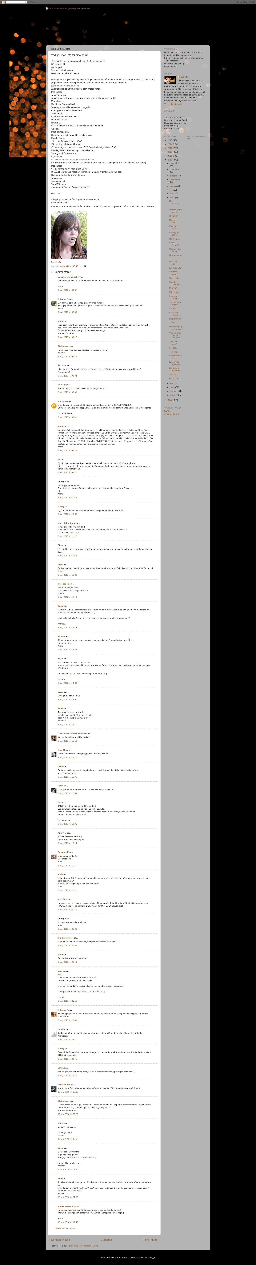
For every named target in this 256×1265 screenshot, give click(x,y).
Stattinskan (63, 346)
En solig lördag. (173, 297)
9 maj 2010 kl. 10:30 (67, 514)
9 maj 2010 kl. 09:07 (67, 290)
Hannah (62, 636)
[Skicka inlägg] (85, 266)
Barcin (135, 1257)
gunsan (61, 1029)
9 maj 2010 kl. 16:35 (67, 777)
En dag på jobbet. (174, 233)
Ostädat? (173, 216)
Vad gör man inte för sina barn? (175, 335)
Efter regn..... (175, 292)
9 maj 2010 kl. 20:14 (67, 843)
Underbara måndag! (174, 369)
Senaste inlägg (60, 1239)
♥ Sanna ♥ (63, 1010)
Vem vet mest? (173, 343)
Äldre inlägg (150, 1239)
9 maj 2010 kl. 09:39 (67, 392)
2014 (170, 144)
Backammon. (175, 319)
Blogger (152, 1257)
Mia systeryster (65, 938)
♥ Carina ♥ (63, 299)
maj (172, 198)
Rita (60, 1178)
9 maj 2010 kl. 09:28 (67, 356)
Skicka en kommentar (65, 1228)
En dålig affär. (175, 268)
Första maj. (174, 378)
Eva (59, 459)
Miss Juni (63, 899)
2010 (170, 160)
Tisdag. (172, 323)
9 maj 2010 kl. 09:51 (67, 473)
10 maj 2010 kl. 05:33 (68, 1114)
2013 (170, 148)
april (172, 383)
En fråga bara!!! (173, 273)
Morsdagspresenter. (175, 211)
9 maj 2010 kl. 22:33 (67, 1020)
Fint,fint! (173, 288)
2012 (170, 152)
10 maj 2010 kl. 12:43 (68, 1222)
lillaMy (61, 506)
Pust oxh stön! (173, 262)
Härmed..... (174, 239)
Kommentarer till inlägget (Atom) (83, 1246)
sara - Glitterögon (67, 523)
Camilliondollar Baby (68, 277)
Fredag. (173, 309)
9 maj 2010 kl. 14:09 (67, 683)
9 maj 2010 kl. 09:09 (67, 312)
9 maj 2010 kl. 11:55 (67, 555)
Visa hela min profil (173, 104)
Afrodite (62, 365)
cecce (61, 971)
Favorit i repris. (173, 227)
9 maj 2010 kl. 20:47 (67, 909)
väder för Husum (172, 414)
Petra (60, 786)
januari (173, 395)
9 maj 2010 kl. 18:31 (67, 824)
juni (172, 194)
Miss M (61, 750)
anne (60, 954)
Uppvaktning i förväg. (175, 250)
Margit (61, 321)
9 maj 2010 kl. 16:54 (67, 793)
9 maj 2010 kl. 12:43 (67, 597)
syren (60, 692)
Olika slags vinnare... (174, 313)
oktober (174, 176)
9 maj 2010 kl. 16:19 (67, 741)
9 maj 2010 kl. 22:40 (67, 1039)
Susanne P (63, 852)
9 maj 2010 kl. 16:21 (67, 757)
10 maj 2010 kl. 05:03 (68, 1092)
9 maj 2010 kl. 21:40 (67, 962)
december (174, 163)
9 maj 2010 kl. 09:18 (67, 337)
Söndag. (173, 374)
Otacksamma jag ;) (175, 357)
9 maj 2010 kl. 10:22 (67, 497)
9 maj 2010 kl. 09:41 (67, 417)
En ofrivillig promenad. (175, 363)
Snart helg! (174, 278)
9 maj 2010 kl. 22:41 (67, 1059)
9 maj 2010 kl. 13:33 (67, 650)
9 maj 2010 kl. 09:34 (67, 376)
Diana (61, 545)
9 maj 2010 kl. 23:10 (67, 1075)
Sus (60, 802)
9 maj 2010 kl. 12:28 (67, 575)
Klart (167, 411)
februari (174, 391)
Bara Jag (62, 385)
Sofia (60, 708)
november (174, 169)
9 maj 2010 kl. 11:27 (67, 536)
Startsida (106, 1239)
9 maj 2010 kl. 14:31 (67, 699)
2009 (170, 400)
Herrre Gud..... (174, 221)
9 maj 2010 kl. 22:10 (67, 1001)
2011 (170, 156)
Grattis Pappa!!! (174, 244)
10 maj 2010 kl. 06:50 (68, 1139)
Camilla (184, 77)
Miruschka (63, 401)
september (175, 180)
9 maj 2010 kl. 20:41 (67, 890)
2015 (170, 140)
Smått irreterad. (174, 283)
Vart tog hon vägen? (175, 303)
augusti (173, 186)
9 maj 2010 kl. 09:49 (67, 451)
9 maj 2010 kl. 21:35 (67, 945)
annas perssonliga (67, 1206)
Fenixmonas (64, 1084)
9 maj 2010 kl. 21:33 (67, 929)
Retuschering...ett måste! (175, 328)
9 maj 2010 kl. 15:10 (67, 724)
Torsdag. (173, 352)
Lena (60, 766)
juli (171, 190)
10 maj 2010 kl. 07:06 (68, 1197)
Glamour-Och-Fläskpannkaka (72, 733)
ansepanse (63, 584)
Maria (60, 1123)
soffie (61, 874)
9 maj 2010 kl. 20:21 (67, 865)
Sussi (60, 606)
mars (172, 387)
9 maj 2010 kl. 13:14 (67, 627)
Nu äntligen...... (175, 203)
